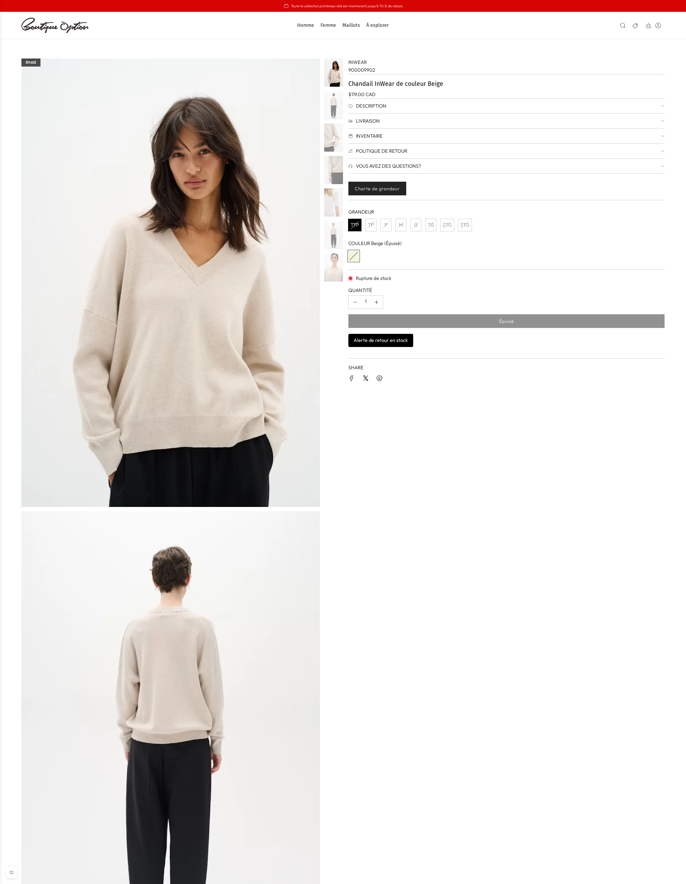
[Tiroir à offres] (635, 25)
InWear (357, 62)
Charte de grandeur (377, 188)
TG (431, 225)
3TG (464, 225)
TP (371, 225)
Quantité (360, 290)
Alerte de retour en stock (381, 340)
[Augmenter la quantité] (376, 302)
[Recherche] (622, 25)
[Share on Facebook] (351, 379)
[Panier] (648, 25)
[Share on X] (365, 379)
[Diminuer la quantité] (355, 302)
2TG (447, 225)
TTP (355, 225)
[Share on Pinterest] (379, 379)
